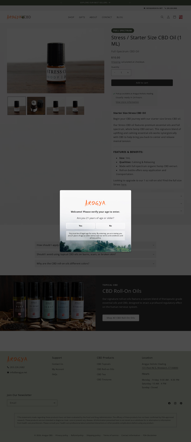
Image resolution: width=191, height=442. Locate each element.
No (110, 226)
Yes (80, 226)
